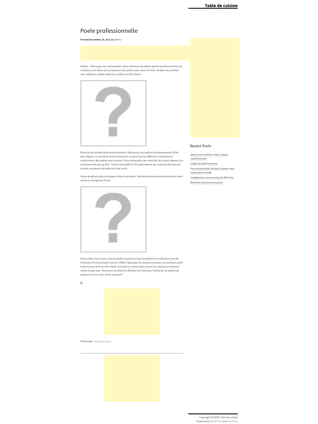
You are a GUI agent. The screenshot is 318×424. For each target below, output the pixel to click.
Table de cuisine (221, 5)
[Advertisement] (140, 53)
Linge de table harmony (203, 163)
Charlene (232, 421)
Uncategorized (102, 341)
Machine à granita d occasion (206, 182)
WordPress (216, 421)
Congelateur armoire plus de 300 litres (212, 177)
